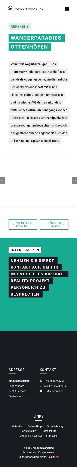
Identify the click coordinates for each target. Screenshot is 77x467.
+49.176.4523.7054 (55, 386)
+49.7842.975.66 (54, 380)
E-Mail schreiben (53, 391)
